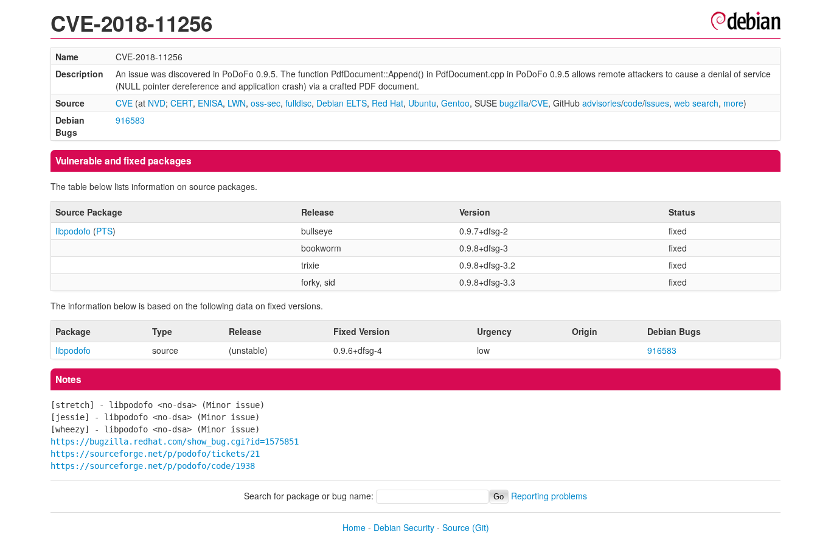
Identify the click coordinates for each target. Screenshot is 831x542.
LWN (237, 103)
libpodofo (73, 231)
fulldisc (298, 103)
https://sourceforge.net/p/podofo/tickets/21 (155, 454)
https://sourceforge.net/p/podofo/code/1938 (152, 466)
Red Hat (387, 103)
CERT (181, 103)
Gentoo (455, 103)
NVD (156, 103)
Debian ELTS (341, 103)
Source (456, 527)
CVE (124, 103)
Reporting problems (549, 496)
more (733, 103)
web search (696, 103)
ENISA (210, 103)
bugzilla (514, 103)
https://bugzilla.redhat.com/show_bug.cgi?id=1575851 (174, 441)
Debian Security (404, 527)
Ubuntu (422, 103)
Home (354, 527)
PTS (104, 231)
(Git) (480, 527)
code (633, 103)
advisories (601, 103)
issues (657, 103)
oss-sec (265, 103)
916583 (130, 120)
